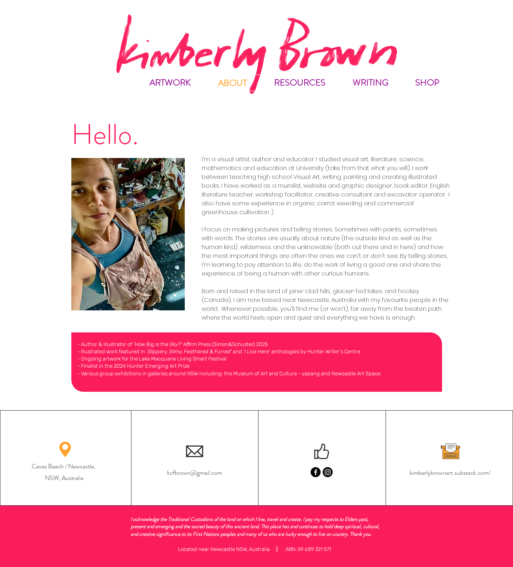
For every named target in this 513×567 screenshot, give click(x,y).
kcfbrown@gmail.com (194, 472)
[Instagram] (328, 472)
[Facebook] (316, 472)
